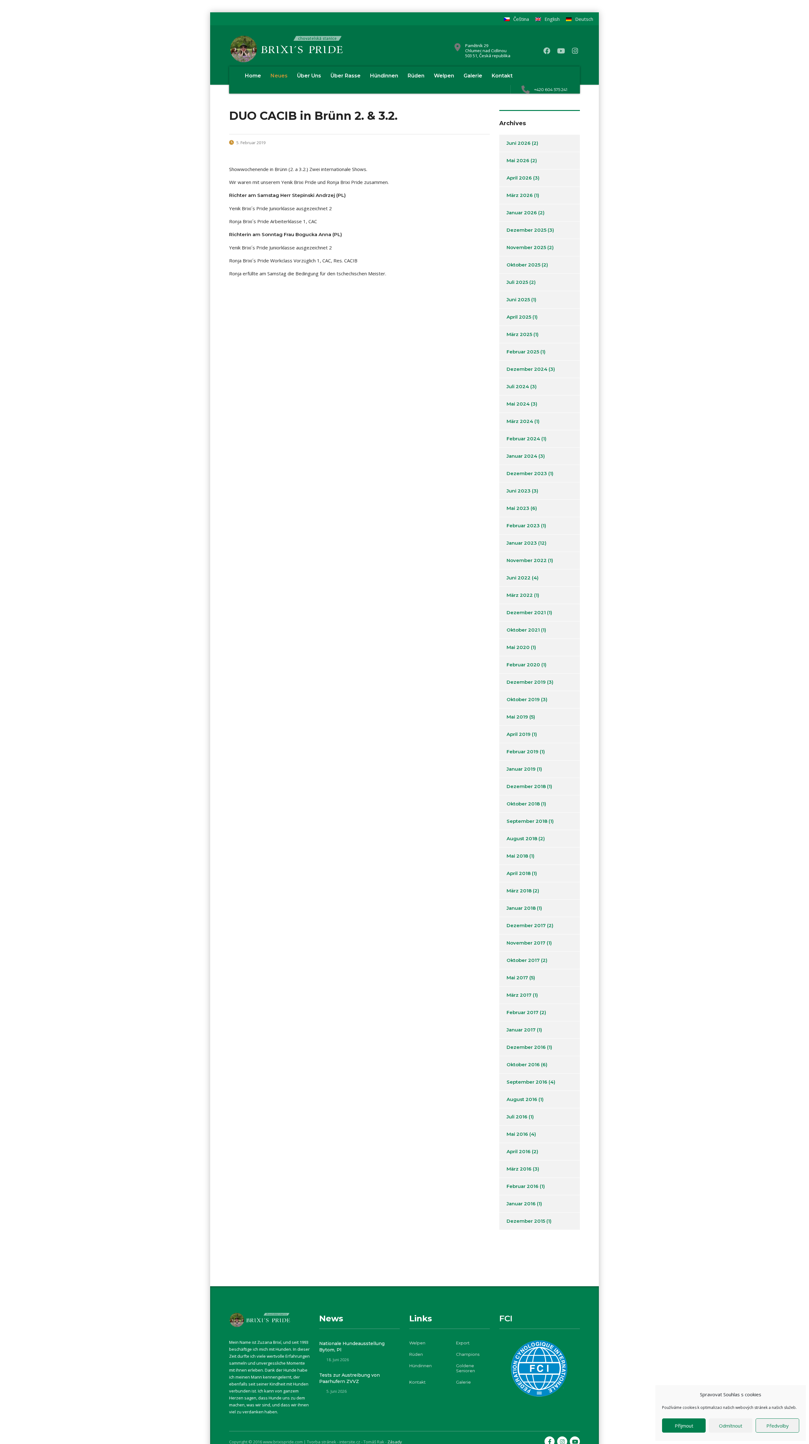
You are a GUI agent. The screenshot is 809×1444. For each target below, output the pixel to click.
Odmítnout (730, 1426)
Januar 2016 (521, 1204)
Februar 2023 (523, 526)
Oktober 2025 (523, 265)
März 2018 (519, 891)
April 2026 (519, 178)
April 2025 (519, 317)
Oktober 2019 (523, 699)
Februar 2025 (523, 352)
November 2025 (526, 247)
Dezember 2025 (526, 230)
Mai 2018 (517, 856)
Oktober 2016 (523, 1065)
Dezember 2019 (526, 682)
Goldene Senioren (465, 1368)
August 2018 (522, 838)
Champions (467, 1354)
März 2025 (519, 334)
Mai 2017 (517, 978)
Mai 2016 (517, 1134)
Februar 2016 (522, 1186)
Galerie (473, 76)
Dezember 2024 (527, 369)
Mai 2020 (518, 647)
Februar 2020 (523, 665)
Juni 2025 (518, 300)
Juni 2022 (519, 578)
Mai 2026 (518, 160)
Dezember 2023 (527, 473)
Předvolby (777, 1426)
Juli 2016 (517, 1117)
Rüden (416, 76)
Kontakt (502, 76)
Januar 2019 (521, 769)
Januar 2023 (522, 543)
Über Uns (309, 76)
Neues (279, 76)
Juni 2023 (519, 491)
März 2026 (520, 195)
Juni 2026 (519, 143)
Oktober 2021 (523, 630)
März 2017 (519, 995)
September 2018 (527, 821)
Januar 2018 (521, 908)
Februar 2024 (523, 439)
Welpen (444, 76)
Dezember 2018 (526, 786)
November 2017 (526, 943)
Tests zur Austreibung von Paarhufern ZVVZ (349, 1378)
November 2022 (527, 560)
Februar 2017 (522, 1012)
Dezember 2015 (526, 1221)
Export (463, 1342)
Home (253, 76)
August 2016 (522, 1099)
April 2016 (519, 1151)
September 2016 (527, 1082)
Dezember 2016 (526, 1047)
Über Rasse (346, 76)
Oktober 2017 (523, 960)
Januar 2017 (521, 1030)
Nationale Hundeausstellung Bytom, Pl (352, 1347)
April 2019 (519, 734)
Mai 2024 (518, 404)
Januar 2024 (522, 456)
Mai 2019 (517, 717)
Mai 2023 (518, 508)
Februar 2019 (522, 752)
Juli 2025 (517, 282)
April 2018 (519, 873)
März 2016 (519, 1169)
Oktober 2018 (523, 804)
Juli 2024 (518, 386)
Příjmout (684, 1426)
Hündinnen (384, 76)
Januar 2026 (522, 213)
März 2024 (520, 421)
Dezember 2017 (526, 925)
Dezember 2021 (526, 612)
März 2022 (520, 595)
